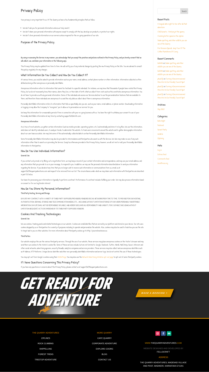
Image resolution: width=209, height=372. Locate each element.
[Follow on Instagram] (157, 333)
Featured (161, 125)
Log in (160, 150)
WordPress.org (163, 163)
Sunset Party (162, 129)
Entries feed (162, 154)
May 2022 (161, 109)
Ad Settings (62, 257)
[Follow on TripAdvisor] (169, 333)
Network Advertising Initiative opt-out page (97, 257)
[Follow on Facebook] (163, 333)
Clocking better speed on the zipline (171, 36)
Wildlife (160, 134)
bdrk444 (160, 63)
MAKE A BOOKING (153, 293)
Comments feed (163, 158)
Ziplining (161, 138)
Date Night (161, 120)
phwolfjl (160, 78)
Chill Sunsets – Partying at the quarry (171, 31)
